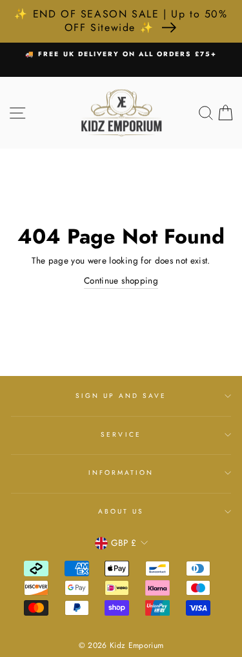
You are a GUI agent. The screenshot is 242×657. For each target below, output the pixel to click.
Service (121, 434)
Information (121, 472)
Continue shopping (121, 280)
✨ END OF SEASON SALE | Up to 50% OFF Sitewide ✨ (120, 20)
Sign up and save (121, 396)
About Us (121, 511)
